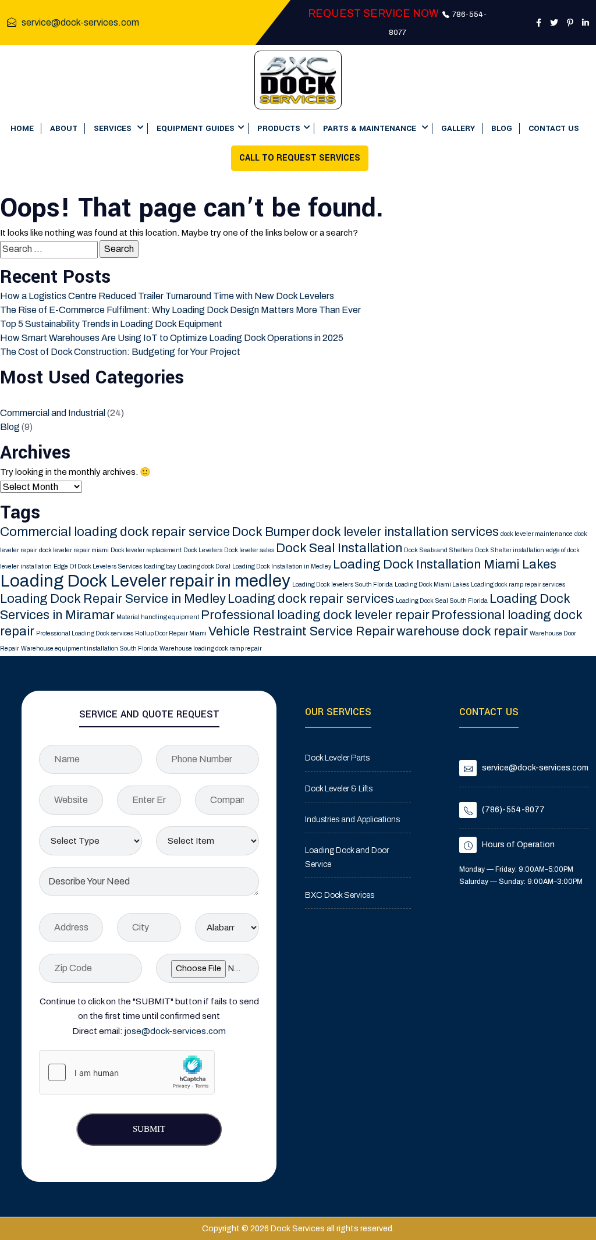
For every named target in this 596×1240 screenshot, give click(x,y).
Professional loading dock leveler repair (315, 615)
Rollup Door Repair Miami (171, 633)
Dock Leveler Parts (337, 758)
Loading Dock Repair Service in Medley (113, 599)
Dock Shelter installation (509, 550)
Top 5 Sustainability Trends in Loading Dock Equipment (111, 324)
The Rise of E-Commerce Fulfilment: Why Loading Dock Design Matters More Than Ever (180, 310)
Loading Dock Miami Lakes (432, 584)
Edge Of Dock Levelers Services (98, 566)
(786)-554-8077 (513, 809)
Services (114, 128)
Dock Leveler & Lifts (338, 788)
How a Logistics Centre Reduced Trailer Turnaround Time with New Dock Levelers (167, 296)
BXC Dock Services (339, 895)
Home (22, 128)
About (63, 128)
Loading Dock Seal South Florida (442, 601)
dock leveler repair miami (74, 550)
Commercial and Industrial (52, 413)
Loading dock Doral (204, 566)
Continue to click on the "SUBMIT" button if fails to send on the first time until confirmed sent (149, 1009)
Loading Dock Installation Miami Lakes (444, 564)
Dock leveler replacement (146, 550)
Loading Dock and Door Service (347, 857)
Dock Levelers (202, 550)
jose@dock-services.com (175, 1031)
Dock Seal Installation (339, 548)
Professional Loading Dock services (84, 633)
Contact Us (553, 128)
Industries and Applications (352, 819)
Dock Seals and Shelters (438, 550)
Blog (501, 128)
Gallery (458, 128)
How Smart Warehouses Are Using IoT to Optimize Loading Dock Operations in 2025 (171, 338)
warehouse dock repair (462, 631)
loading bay (160, 566)
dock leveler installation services (405, 532)
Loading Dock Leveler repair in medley (145, 580)
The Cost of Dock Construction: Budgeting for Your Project (120, 352)
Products (278, 128)
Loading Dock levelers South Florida (342, 584)
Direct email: (149, 1031)
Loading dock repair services (311, 599)
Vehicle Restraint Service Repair (301, 631)
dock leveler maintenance (537, 534)
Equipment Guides (196, 128)
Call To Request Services (299, 158)
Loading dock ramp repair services (518, 584)
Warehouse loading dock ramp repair (210, 648)
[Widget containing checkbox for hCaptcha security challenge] (127, 1072)
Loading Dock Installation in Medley (281, 566)
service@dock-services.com (80, 22)
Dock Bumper (271, 532)
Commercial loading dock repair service (115, 532)
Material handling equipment (157, 617)
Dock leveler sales (249, 550)
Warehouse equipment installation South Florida (89, 648)
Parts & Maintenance (370, 128)
